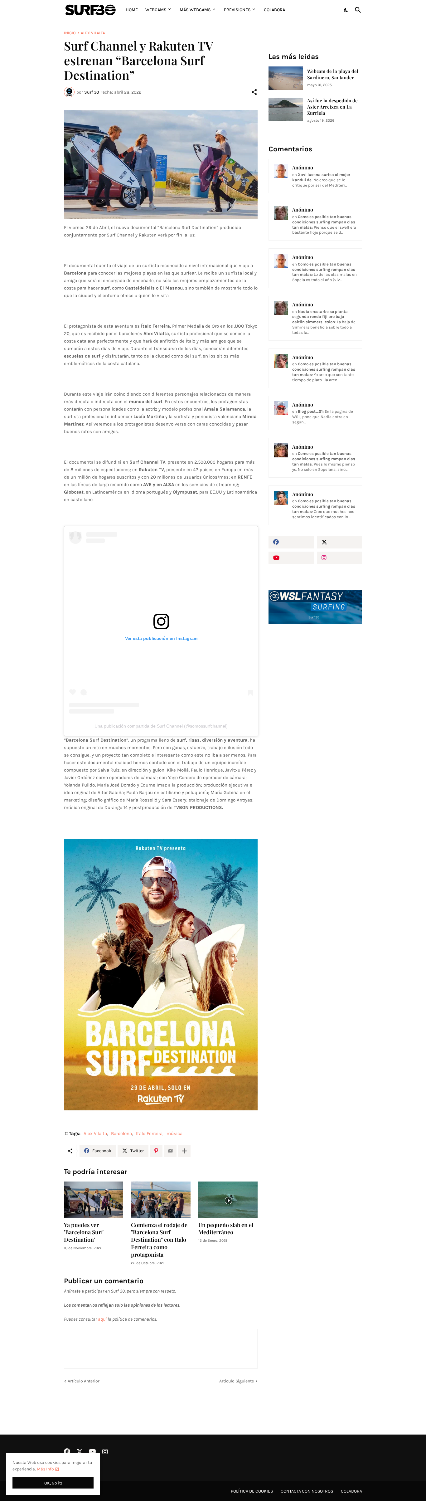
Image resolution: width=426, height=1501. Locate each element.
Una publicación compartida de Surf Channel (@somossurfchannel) (161, 726)
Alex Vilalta (93, 33)
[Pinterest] (156, 1151)
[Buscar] (356, 10)
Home (132, 9)
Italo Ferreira (149, 1133)
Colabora (274, 9)
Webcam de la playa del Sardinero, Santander (332, 74)
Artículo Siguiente (236, 1381)
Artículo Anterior (83, 1381)
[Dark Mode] (346, 10)
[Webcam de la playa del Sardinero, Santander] (286, 78)
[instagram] (339, 558)
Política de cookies (252, 1491)
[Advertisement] (315, 734)
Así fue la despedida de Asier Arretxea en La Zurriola (332, 107)
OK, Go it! (53, 1483)
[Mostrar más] (184, 1151)
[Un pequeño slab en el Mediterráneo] (228, 1200)
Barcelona (121, 1133)
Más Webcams (195, 9)
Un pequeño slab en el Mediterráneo (225, 1228)
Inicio (70, 33)
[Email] (170, 1151)
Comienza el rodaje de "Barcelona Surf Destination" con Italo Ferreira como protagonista (159, 1240)
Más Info (45, 1469)
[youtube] (291, 558)
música (174, 1133)
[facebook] (291, 542)
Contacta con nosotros (307, 1491)
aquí (102, 1319)
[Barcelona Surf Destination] (161, 164)
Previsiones (237, 9)
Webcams (156, 9)
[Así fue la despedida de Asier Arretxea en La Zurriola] (286, 109)
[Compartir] (254, 92)
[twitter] (339, 542)
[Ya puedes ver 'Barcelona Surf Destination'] (93, 1200)
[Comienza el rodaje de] (160, 1200)
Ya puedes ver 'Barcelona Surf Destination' (83, 1232)
